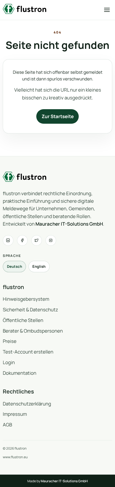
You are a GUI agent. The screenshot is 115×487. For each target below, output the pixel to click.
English (38, 266)
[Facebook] (22, 240)
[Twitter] (36, 240)
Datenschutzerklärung (27, 403)
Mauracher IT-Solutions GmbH (69, 224)
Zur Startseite (58, 116)
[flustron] (24, 9)
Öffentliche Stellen (23, 320)
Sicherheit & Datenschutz (30, 309)
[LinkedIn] (8, 240)
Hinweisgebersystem (26, 299)
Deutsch (14, 266)
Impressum (15, 414)
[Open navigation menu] (107, 10)
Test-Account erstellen (28, 351)
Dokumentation (19, 373)
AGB (7, 424)
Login (9, 362)
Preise (9, 341)
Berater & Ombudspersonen (33, 331)
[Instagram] (50, 240)
